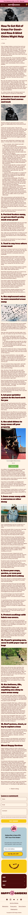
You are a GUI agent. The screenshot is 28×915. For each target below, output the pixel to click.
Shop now (22, 1)
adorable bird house (6, 752)
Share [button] (3, 43)
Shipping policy (14, 909)
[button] (2, 5)
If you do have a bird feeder (10, 178)
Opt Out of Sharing (14, 903)
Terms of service (22, 906)
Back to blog (15, 788)
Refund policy (5, 906)
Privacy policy (13, 906)
